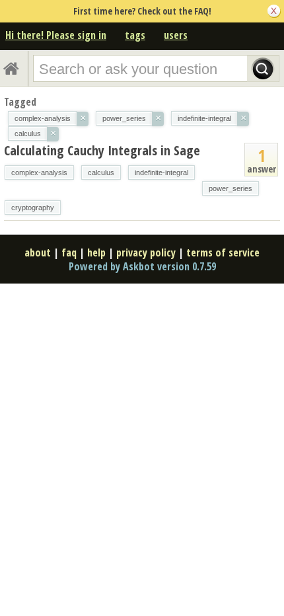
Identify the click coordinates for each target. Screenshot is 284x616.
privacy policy (146, 252)
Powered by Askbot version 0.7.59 (142, 266)
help (96, 252)
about (37, 252)
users (176, 35)
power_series (230, 188)
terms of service (223, 252)
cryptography (32, 208)
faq (69, 252)
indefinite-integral (161, 172)
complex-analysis (39, 172)
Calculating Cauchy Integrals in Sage (102, 150)
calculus (101, 172)
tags (135, 35)
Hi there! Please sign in (55, 35)
